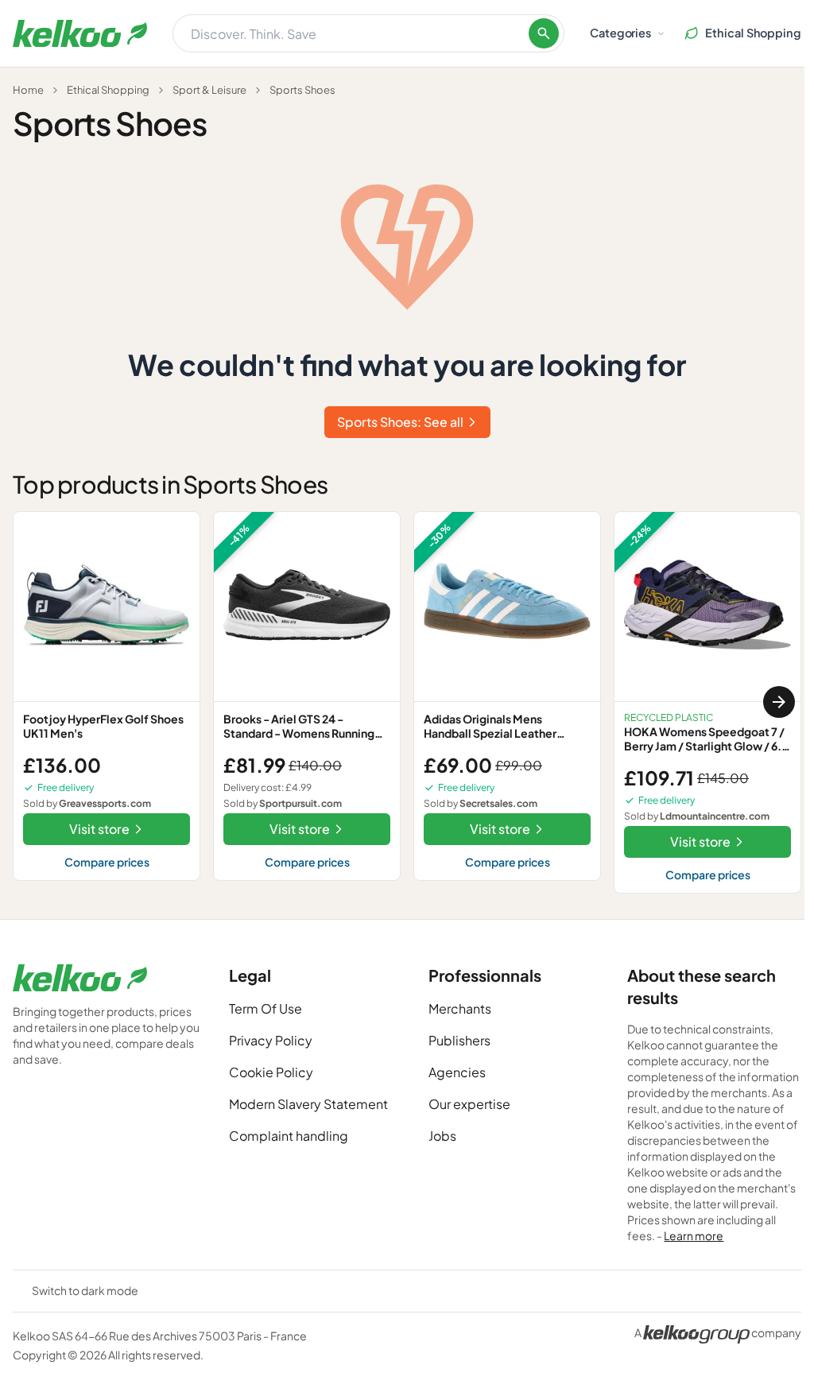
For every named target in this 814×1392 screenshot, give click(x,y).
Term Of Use (265, 1008)
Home (28, 89)
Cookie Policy (271, 1072)
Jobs (442, 1135)
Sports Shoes (302, 89)
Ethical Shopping (108, 89)
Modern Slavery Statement (308, 1103)
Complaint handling (288, 1135)
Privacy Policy (270, 1040)
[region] (407, 702)
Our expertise (469, 1103)
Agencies (457, 1072)
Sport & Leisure (209, 89)
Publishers (459, 1040)
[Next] (779, 702)
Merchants (459, 1008)
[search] (544, 33)
